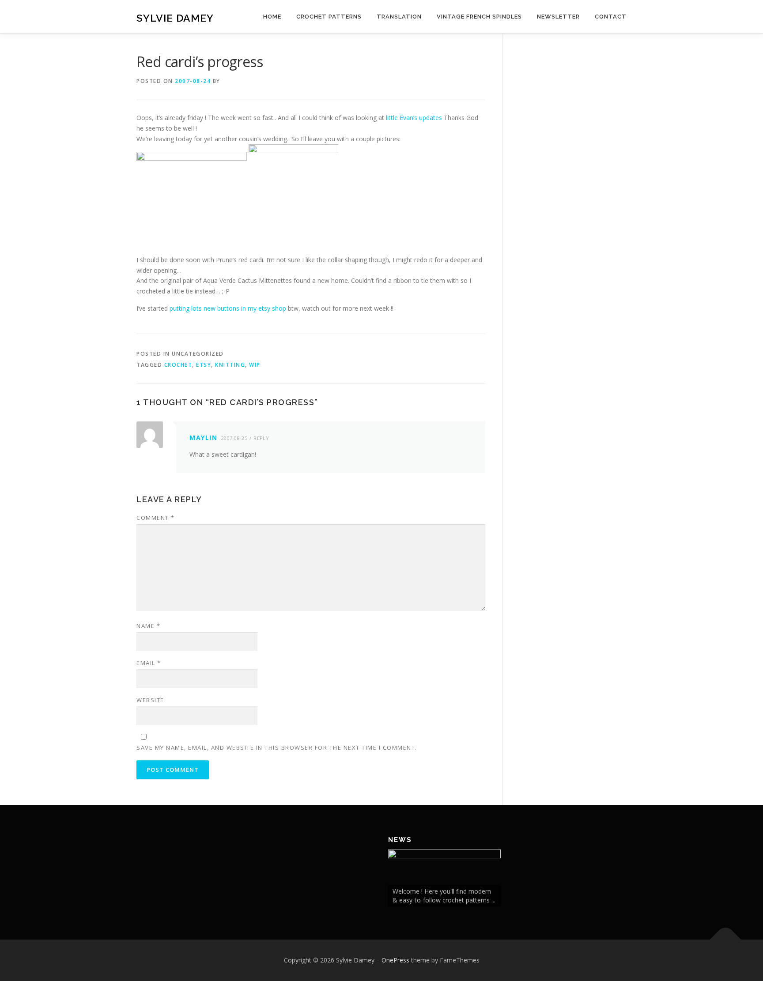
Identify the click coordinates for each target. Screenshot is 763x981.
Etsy (203, 364)
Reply (261, 438)
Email (148, 663)
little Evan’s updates (414, 117)
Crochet (178, 364)
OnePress (395, 960)
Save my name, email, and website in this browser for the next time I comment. (276, 748)
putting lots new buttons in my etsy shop (228, 308)
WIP (255, 364)
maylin (203, 437)
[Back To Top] (725, 939)
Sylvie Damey (175, 18)
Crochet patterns (329, 16)
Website (150, 700)
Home (272, 16)
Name (148, 626)
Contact (611, 16)
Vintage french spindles (479, 16)
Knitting (230, 364)
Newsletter (558, 16)
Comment (155, 518)
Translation (399, 16)
